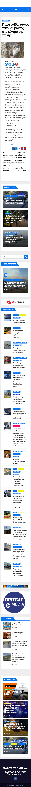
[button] (28, 9)
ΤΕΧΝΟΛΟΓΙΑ (16, 426)
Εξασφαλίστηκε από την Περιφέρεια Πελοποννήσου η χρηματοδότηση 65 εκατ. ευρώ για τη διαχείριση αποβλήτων (20, 657)
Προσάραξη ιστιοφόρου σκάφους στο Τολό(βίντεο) (15, 239)
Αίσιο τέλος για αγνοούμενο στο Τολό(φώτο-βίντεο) (19, 365)
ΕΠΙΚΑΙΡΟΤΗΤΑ (6, 20)
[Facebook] (6, 64)
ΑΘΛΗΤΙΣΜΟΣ (8, 689)
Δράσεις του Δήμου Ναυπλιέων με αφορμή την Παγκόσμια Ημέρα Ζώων (14, 727)
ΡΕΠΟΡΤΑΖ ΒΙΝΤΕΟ (9, 235)
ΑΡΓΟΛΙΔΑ (7, 195)
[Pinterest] (16, 64)
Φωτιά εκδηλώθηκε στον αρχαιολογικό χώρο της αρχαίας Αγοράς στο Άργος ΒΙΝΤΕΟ (19, 554)
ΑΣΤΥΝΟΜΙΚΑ (14, 195)
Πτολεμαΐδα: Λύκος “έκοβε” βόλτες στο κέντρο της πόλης (15, 29)
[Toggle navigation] (16, 9)
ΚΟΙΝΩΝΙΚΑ (16, 456)
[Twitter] (9, 64)
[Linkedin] (13, 64)
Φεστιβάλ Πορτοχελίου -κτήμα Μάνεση (19, 461)
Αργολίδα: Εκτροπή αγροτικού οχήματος (14, 201)
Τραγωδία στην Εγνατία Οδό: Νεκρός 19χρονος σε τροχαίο (19, 520)
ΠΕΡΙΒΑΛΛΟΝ (16, 394)
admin (8, 289)
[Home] (2, 9)
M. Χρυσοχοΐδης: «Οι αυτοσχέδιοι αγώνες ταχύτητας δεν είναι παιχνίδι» (14, 219)
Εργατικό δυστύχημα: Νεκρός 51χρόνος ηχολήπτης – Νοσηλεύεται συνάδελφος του (19, 481)
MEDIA (15, 423)
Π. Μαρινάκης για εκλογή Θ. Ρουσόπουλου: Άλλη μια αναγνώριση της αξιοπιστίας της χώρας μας (20, 161)
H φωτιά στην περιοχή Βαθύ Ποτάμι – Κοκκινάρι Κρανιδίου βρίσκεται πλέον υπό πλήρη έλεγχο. (20, 534)
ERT (11, 144)
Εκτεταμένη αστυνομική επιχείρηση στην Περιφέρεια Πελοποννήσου (14, 708)
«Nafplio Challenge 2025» (14, 693)
